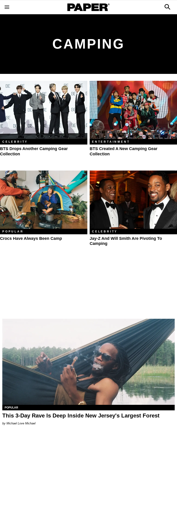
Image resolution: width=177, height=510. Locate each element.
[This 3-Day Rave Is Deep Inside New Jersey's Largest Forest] (88, 362)
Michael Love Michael (20, 423)
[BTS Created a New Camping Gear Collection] (133, 110)
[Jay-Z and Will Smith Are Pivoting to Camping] (133, 200)
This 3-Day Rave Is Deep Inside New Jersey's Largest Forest (80, 415)
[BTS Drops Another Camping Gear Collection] (43, 110)
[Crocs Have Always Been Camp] (43, 200)
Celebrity (15, 141)
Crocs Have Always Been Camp (31, 238)
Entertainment (111, 141)
